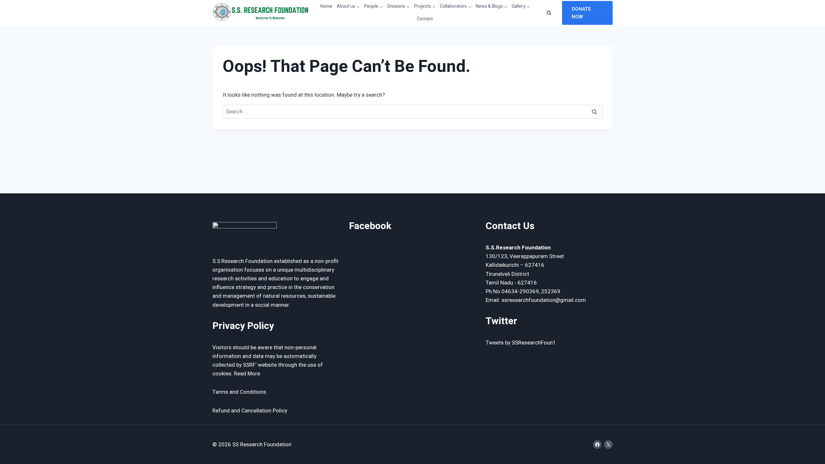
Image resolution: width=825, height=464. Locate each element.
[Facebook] (597, 444)
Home (326, 6)
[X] (608, 444)
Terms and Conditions (239, 392)
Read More (247, 374)
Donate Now (581, 12)
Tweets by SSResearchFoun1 (521, 343)
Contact (425, 18)
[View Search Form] (549, 13)
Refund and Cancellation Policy (249, 411)
